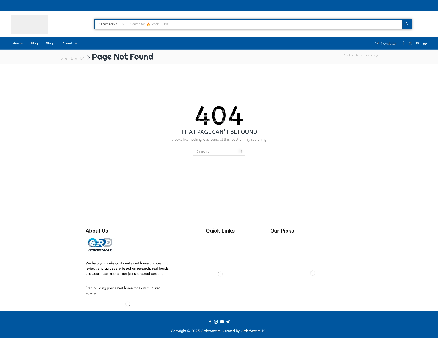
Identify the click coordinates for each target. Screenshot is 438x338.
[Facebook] (403, 43)
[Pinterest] (417, 43)
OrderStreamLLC (253, 330)
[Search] (406, 24)
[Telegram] (228, 322)
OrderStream (210, 330)
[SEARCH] (240, 151)
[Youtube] (222, 322)
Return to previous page (363, 55)
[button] (386, 43)
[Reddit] (425, 43)
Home (62, 58)
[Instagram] (216, 322)
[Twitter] (410, 43)
